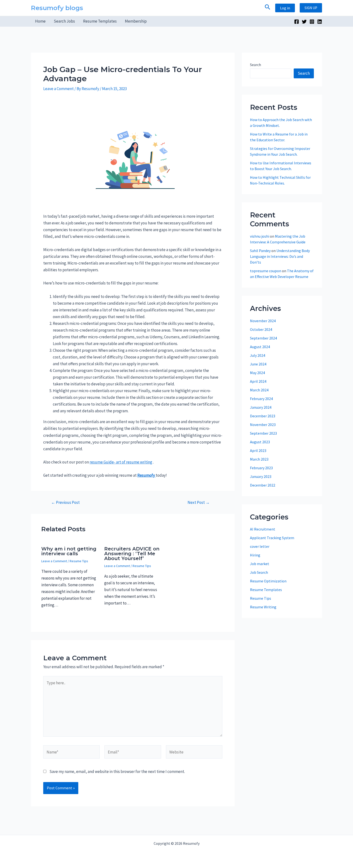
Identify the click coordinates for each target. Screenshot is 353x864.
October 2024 (261, 329)
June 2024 (258, 364)
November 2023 (263, 424)
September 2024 (263, 338)
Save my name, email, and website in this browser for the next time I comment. (117, 771)
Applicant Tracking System (272, 537)
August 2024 (260, 346)
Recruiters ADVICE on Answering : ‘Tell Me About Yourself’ (131, 553)
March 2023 (259, 459)
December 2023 (262, 415)
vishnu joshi (259, 236)
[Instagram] (312, 21)
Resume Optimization (268, 581)
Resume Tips (79, 561)
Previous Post (65, 502)
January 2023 (260, 476)
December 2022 (262, 485)
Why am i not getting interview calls (68, 551)
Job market (259, 563)
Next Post (199, 502)
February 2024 (261, 398)
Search (255, 64)
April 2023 (258, 450)
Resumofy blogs (57, 8)
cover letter (259, 546)
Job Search (259, 572)
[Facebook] (296, 21)
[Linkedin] (319, 21)
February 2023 (261, 467)
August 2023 (260, 441)
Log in (285, 8)
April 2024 (258, 381)
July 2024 (257, 355)
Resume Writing (263, 607)
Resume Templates (266, 589)
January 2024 (260, 407)
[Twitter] (304, 21)
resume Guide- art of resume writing (121, 462)
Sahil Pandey (260, 250)
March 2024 (259, 390)
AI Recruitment (262, 529)
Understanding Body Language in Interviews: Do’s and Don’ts (280, 256)
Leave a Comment (58, 88)
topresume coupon (265, 270)
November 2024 (263, 320)
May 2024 (257, 372)
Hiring (255, 555)
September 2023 (263, 433)
